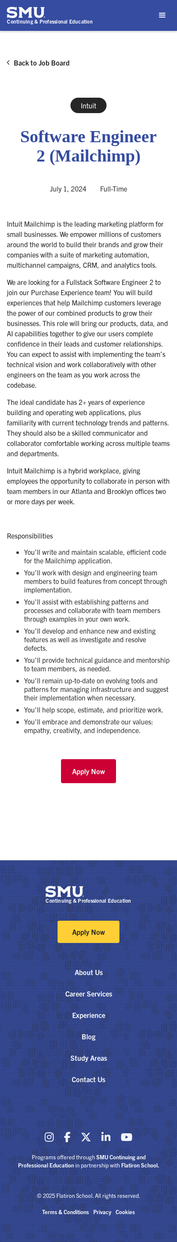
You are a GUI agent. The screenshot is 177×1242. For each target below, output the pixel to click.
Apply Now (88, 771)
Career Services (88, 993)
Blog (88, 1036)
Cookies (125, 1211)
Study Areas (88, 1057)
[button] (162, 15)
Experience (88, 1015)
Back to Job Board (42, 62)
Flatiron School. (140, 1165)
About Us (89, 972)
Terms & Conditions (65, 1211)
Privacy (102, 1211)
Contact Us (88, 1079)
